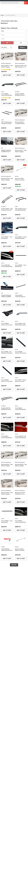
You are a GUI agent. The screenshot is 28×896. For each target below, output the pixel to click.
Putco (2, 91)
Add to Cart (7, 75)
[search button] (26, 2)
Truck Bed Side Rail (10, 15)
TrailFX (3, 546)
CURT (2, 119)
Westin (17, 176)
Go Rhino (17, 91)
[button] (22, 5)
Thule (16, 293)
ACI (2, 148)
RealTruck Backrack (6, 63)
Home (2, 15)
